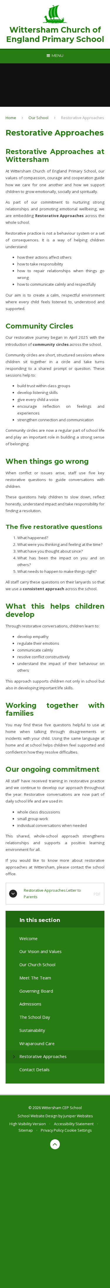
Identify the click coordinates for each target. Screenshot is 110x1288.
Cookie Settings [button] (78, 1130)
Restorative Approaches (82, 117)
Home (11, 117)
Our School (38, 117)
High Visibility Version (27, 1123)
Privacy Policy (52, 1130)
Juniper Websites (78, 1115)
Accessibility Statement (74, 1123)
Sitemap (25, 1130)
